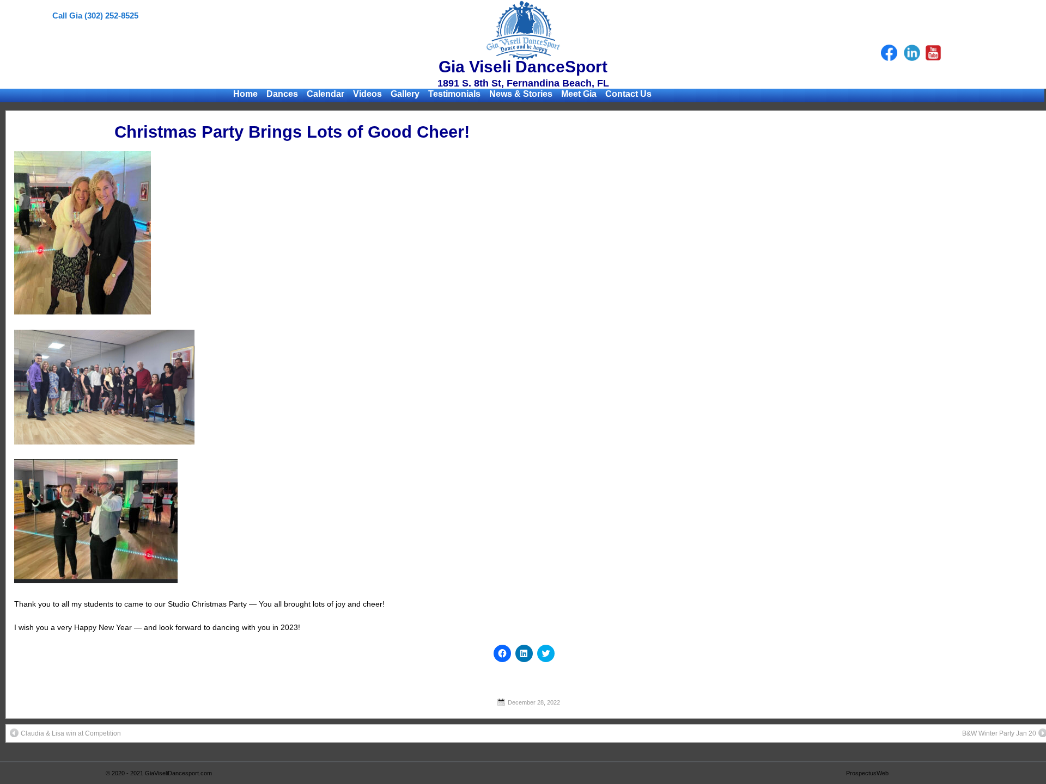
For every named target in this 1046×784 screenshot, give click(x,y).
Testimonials (454, 93)
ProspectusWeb (867, 773)
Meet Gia (579, 93)
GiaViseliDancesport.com (178, 773)
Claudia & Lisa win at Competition (71, 733)
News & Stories (520, 93)
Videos (367, 93)
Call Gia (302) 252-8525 (95, 15)
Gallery (405, 93)
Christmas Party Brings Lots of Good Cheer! (292, 131)
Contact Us (628, 93)
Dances (282, 93)
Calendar (325, 93)
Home (245, 93)
